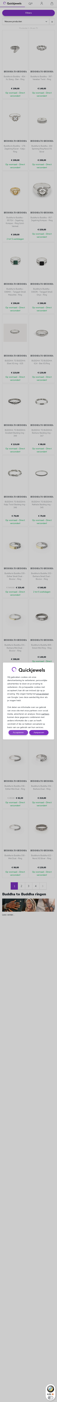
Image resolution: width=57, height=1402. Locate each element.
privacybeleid (42, 693)
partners (45, 714)
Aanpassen (39, 732)
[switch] (50, 1397)
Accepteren (18, 732)
